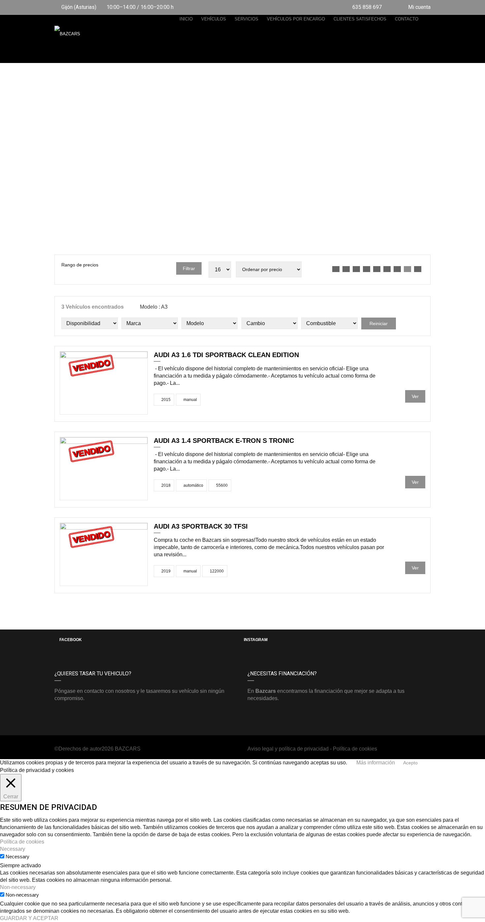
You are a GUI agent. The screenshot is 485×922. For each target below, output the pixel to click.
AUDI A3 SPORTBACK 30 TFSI (201, 526)
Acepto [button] (410, 762)
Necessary (17, 856)
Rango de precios (79, 264)
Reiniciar (379, 323)
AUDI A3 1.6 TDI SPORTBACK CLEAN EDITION (226, 354)
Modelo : (153, 307)
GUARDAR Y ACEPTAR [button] (29, 918)
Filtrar (189, 268)
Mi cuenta (419, 7)
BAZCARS (128, 749)
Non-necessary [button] (18, 887)
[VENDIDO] (103, 382)
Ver (415, 396)
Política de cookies (355, 749)
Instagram (256, 639)
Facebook (70, 639)
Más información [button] (375, 762)
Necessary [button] (12, 849)
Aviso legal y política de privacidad (288, 749)
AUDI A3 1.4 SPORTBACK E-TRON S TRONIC (224, 440)
